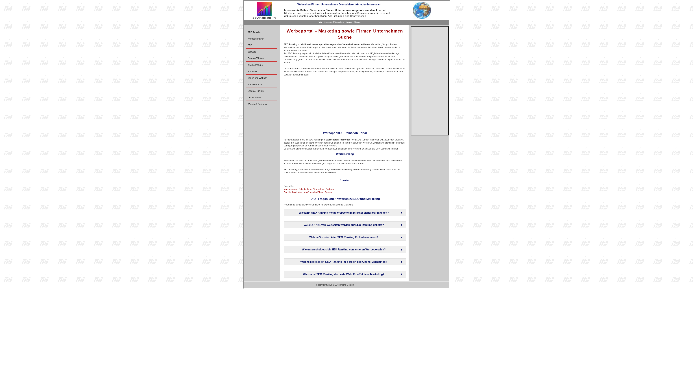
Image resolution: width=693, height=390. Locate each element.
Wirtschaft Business (257, 104)
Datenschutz (339, 22)
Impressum (328, 22)
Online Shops (254, 97)
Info (320, 22)
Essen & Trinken (256, 58)
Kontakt (349, 22)
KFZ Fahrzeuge (255, 65)
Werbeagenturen (256, 39)
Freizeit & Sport (255, 84)
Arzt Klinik (252, 71)
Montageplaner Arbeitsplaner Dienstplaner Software (309, 189)
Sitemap (357, 22)
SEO (250, 45)
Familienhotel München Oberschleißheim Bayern (308, 192)
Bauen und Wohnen (257, 78)
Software (252, 52)
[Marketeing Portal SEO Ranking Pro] (264, 9)
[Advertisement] (345, 102)
